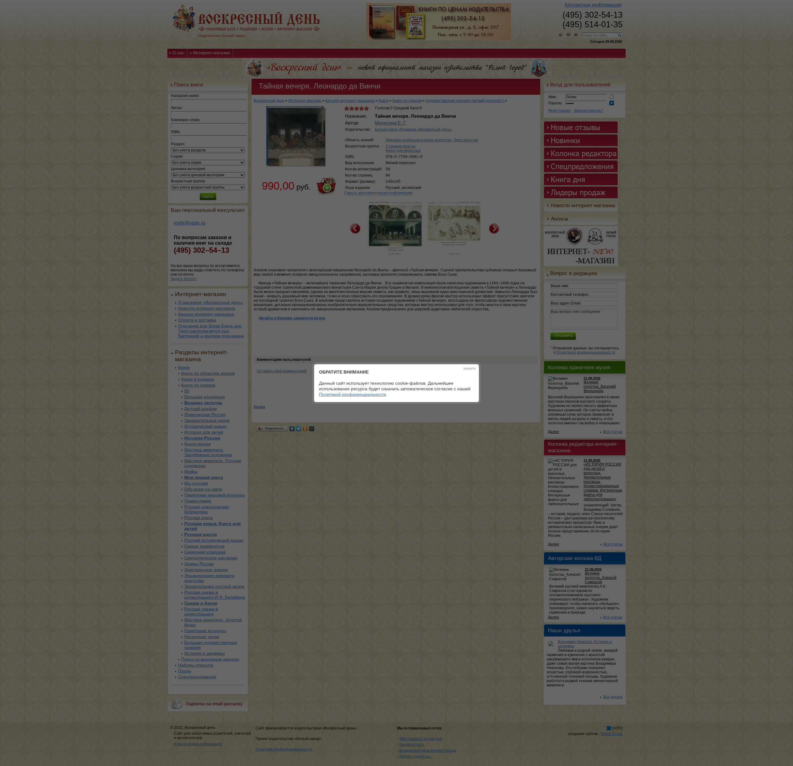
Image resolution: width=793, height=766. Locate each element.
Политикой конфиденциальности (352, 394)
